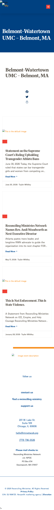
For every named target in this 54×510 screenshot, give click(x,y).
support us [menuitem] (27, 405)
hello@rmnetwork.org (27, 432)
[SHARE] (27, 102)
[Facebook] (27, 92)
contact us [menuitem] (27, 392)
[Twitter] (27, 97)
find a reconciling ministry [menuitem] (27, 398)
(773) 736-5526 (27, 439)
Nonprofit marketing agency (29, 494)
